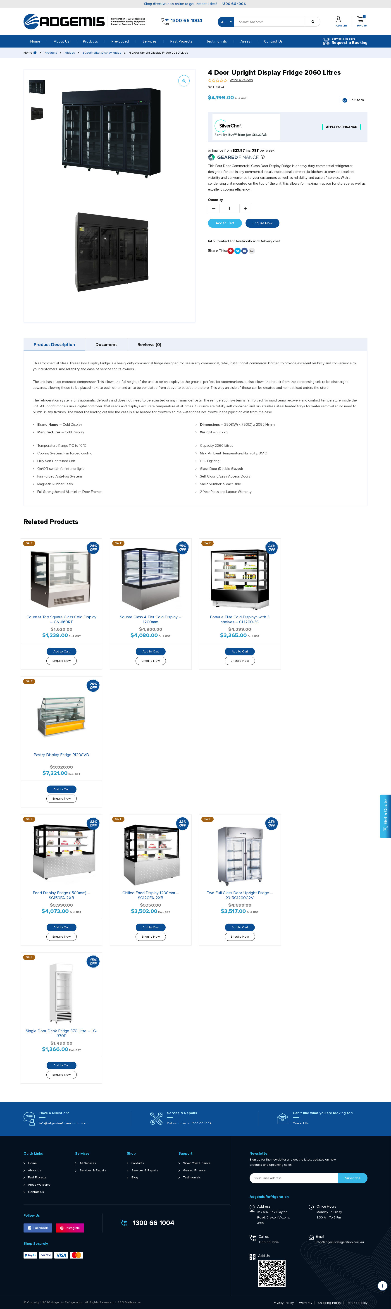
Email (320, 1236)
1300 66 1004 (234, 4)
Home (35, 41)
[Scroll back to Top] (382, 1286)
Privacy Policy (283, 1302)
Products (51, 53)
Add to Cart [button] (61, 651)
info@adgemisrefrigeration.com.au (63, 1123)
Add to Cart (225, 223)
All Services (88, 1163)
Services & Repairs (93, 1170)
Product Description (54, 344)
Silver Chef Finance (196, 1163)
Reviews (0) (149, 344)
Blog (134, 1177)
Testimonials (216, 41)
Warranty (305, 1302)
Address (264, 1206)
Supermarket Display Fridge (102, 53)
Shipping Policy (329, 1302)
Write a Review (241, 80)
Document (106, 344)
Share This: (217, 250)
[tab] (54, 344)
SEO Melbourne (129, 1302)
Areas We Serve (39, 1185)
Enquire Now (262, 223)
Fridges (70, 53)
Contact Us (273, 41)
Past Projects (181, 41)
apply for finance (341, 127)
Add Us (264, 1256)
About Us (61, 41)
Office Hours (326, 1206)
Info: (212, 241)
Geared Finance (194, 1170)
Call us (264, 1236)
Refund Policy (357, 1302)
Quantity (215, 200)
